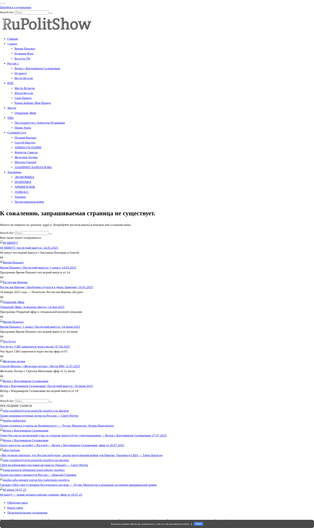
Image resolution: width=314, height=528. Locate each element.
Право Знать (23, 127)
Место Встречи (25, 88)
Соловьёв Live (16, 132)
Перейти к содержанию (15, 7)
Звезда (11, 108)
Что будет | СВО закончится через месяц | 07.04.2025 (35, 346)
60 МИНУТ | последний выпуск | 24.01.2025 (29, 247)
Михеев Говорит (26, 162)
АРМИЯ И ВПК (25, 187)
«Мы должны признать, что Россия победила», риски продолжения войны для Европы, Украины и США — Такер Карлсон (81, 455)
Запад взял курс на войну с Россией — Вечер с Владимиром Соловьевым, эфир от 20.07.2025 (62, 445)
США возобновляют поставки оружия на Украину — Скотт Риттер (44, 465)
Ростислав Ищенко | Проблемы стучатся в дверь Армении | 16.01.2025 (46, 287)
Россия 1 (13, 63)
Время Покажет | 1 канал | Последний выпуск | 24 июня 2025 (40, 327)
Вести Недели (24, 78)
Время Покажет (25, 48)
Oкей (198, 523)
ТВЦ (10, 118)
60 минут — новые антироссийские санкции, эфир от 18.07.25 (41, 494)
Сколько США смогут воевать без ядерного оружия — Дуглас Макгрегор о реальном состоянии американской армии (78, 485)
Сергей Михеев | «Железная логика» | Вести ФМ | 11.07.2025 (40, 366)
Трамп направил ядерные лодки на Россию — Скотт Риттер (39, 415)
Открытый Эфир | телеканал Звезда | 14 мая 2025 (32, 307)
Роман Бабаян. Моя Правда (33, 103)
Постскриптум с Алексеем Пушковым (40, 122)
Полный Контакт (25, 137)
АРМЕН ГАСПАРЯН (28, 147)
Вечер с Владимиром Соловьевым (37, 68)
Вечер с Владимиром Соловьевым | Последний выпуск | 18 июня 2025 (46, 386)
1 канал (12, 43)
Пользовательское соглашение (27, 512)
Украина (20, 197)
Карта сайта (15, 507)
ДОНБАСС (22, 192)
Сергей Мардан (25, 142)
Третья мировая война (29, 201)
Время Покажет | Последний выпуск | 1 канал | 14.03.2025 (38, 267)
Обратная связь (17, 502)
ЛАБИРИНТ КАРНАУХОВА (33, 167)
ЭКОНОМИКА (24, 177)
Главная (12, 39)
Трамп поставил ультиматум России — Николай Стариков (38, 475)
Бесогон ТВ (22, 58)
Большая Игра (24, 53)
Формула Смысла (26, 152)
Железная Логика (26, 157)
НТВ (10, 83)
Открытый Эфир (25, 113)
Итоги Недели (24, 93)
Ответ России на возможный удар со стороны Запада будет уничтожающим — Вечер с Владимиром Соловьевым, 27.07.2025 (83, 435)
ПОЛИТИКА (23, 182)
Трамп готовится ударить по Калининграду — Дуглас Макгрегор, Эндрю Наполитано (57, 425)
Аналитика (14, 172)
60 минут (21, 73)
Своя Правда (23, 98)
